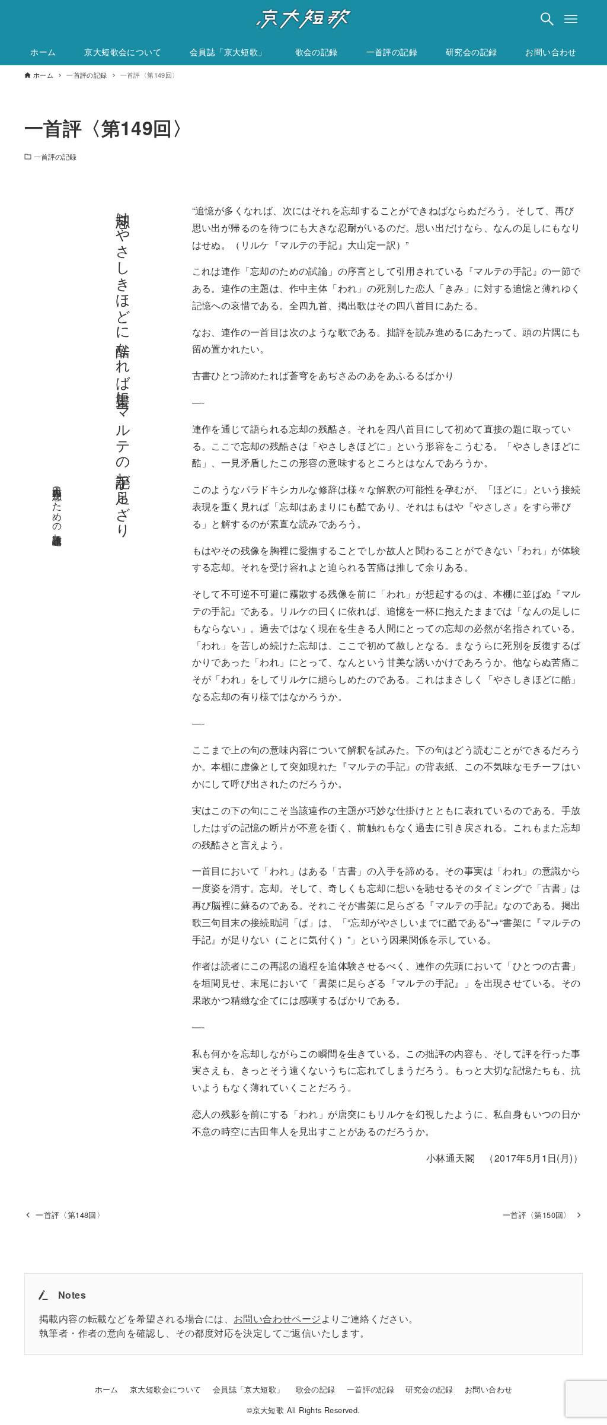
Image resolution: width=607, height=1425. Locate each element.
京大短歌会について (166, 1389)
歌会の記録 (316, 1389)
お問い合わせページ (277, 1318)
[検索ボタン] (547, 19)
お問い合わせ (488, 1389)
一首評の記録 (55, 156)
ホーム (107, 1389)
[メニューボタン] (571, 19)
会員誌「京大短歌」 (249, 1389)
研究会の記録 (429, 1389)
